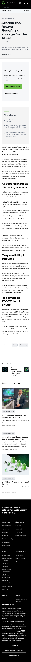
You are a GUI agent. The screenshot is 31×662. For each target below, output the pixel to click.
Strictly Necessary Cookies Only (14, 650)
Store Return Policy (7, 539)
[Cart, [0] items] (20, 3)
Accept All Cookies (14, 646)
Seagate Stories (6, 11)
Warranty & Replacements (6, 581)
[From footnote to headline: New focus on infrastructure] (15, 398)
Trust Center (19, 532)
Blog (17, 562)
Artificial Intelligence (8, 411)
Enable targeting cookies (12, 86)
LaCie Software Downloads (6, 565)
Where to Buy (6, 545)
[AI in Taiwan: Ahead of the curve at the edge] (15, 464)
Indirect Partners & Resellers (21, 600)
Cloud (14, 345)
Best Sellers (5, 529)
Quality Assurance (21, 535)
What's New (5, 532)
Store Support (6, 542)
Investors (4, 595)
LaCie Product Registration (6, 576)
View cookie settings (11, 93)
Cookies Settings (14, 655)
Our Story (19, 526)
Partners (18, 595)
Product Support (7, 555)
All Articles (6, 7)
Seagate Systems (7, 586)
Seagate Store (6, 522)
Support (4, 551)
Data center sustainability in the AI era (14, 511)
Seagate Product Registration (7, 570)
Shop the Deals (6, 526)
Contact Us (5, 589)
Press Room (19, 555)
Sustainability (23, 345)
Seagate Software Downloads (7, 559)
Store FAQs (5, 535)
